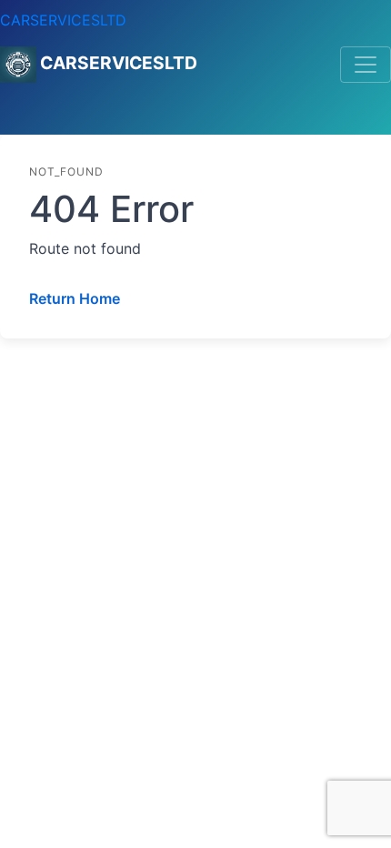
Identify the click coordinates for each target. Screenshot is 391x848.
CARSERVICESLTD (63, 20)
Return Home (74, 298)
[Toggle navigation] (365, 64)
